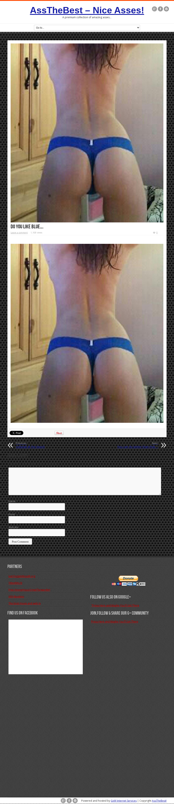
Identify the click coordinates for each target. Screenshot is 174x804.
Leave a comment (19, 232)
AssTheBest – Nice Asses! (87, 10)
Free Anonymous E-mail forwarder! (29, 590)
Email (11, 514)
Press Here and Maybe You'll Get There (114, 621)
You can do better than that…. (137, 445)
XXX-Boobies (16, 596)
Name (12, 501)
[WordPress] (166, 9)
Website (13, 527)
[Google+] (154, 9)
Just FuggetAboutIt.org (21, 576)
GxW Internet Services (124, 801)
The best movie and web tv (24, 603)
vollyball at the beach (30, 445)
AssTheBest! (159, 801)
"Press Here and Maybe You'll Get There (115, 605)
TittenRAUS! (15, 583)
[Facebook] (160, 9)
